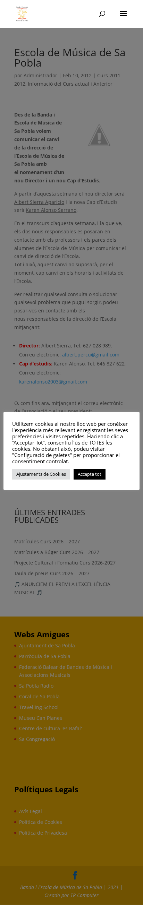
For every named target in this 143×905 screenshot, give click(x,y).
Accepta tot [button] (89, 474)
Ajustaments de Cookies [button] (41, 474)
